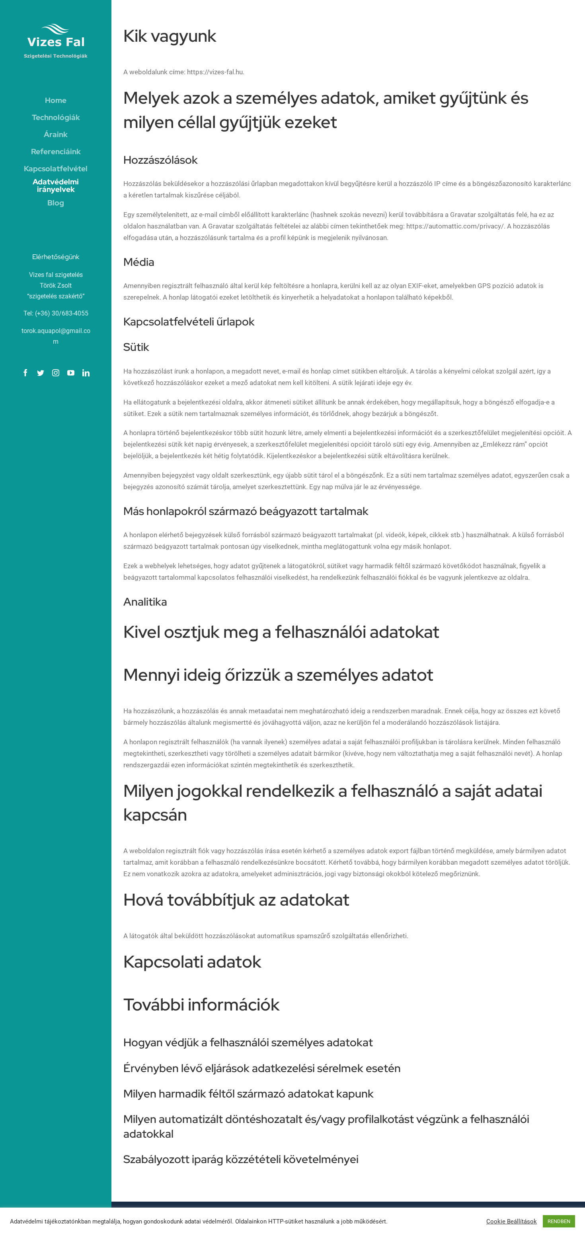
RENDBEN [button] (559, 1221)
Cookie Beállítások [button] (511, 1221)
